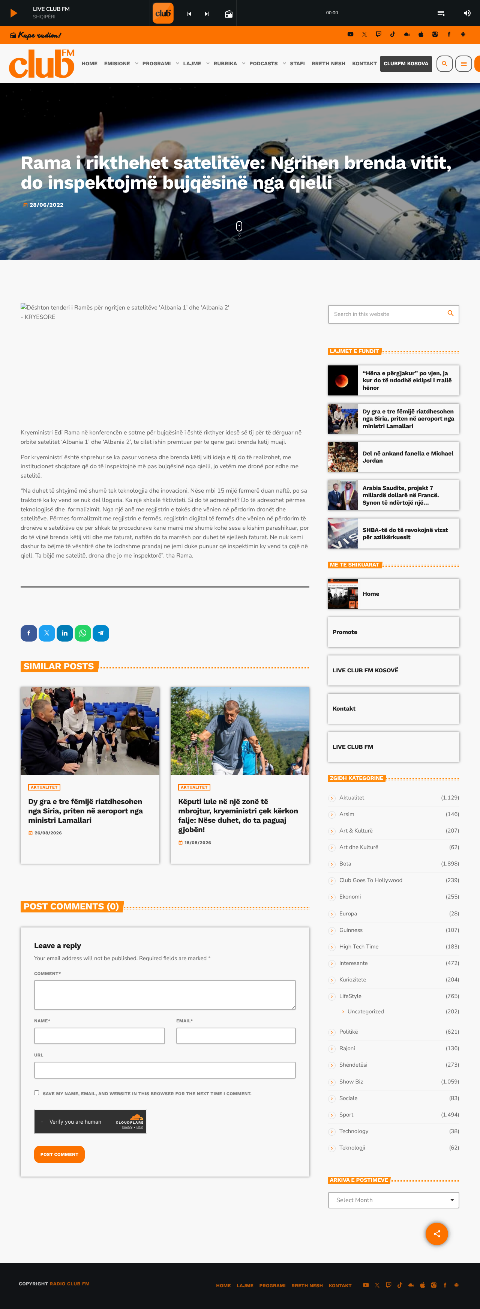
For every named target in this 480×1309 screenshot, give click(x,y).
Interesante (353, 963)
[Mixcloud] (406, 35)
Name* (42, 1020)
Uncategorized (366, 1012)
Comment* (47, 973)
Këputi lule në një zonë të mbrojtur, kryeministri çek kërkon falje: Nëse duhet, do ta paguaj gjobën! (238, 815)
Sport (346, 1115)
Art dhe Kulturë (358, 847)
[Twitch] (378, 35)
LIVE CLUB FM (353, 746)
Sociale (348, 1098)
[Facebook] (449, 35)
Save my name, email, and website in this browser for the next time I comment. (147, 1093)
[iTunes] (421, 35)
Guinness (351, 930)
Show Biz (351, 1082)
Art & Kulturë (356, 831)
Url (39, 1055)
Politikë (348, 1032)
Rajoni (347, 1048)
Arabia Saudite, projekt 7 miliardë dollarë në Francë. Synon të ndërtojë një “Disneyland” (401, 498)
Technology (353, 1131)
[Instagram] (435, 35)
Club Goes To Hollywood (370, 880)
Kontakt (344, 708)
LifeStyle (350, 996)
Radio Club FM (70, 1284)
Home (371, 593)
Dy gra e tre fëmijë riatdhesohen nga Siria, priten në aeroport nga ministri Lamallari (85, 811)
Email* (184, 1020)
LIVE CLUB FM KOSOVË (365, 670)
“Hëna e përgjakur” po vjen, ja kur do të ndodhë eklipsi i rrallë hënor (407, 380)
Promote (345, 632)
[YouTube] (350, 35)
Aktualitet (44, 787)
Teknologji (352, 1148)
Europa (348, 914)
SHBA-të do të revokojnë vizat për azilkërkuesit (405, 533)
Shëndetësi (353, 1065)
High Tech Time (359, 947)
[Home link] (42, 63)
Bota (345, 864)
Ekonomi (350, 897)
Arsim (346, 814)
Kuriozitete (352, 980)
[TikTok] (392, 35)
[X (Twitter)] (364, 35)
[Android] (463, 35)
